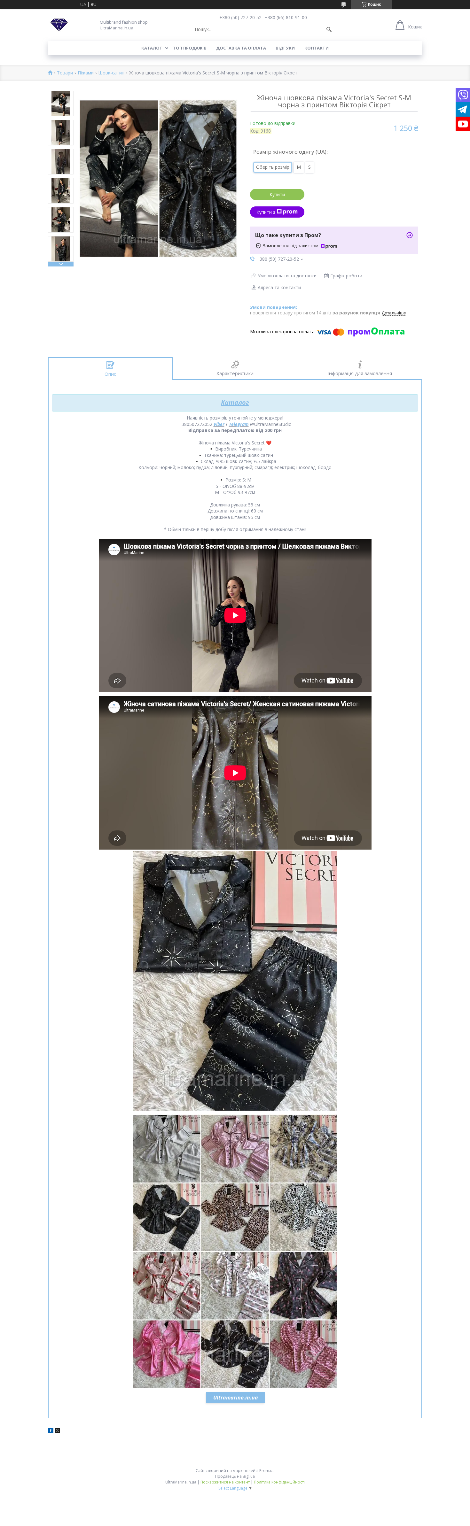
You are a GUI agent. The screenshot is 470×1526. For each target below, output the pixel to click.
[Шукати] (329, 29)
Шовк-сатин (111, 73)
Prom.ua (267, 1470)
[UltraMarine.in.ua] (59, 25)
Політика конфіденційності (279, 1482)
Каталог (151, 48)
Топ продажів (190, 48)
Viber (219, 424)
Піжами (86, 73)
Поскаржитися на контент (225, 1482)
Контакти (316, 48)
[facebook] (50, 1431)
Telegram (239, 424)
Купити (277, 194)
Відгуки (285, 48)
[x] (57, 1431)
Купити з (265, 212)
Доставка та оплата (241, 48)
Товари (65, 73)
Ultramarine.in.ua (235, 1397)
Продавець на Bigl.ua (235, 1476)
